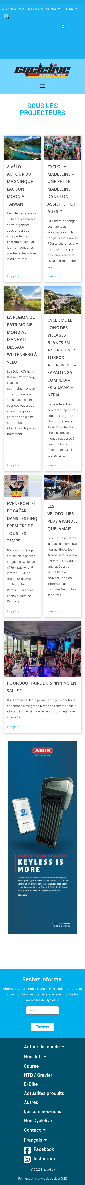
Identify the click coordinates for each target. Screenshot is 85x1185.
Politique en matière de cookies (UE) (42, 1178)
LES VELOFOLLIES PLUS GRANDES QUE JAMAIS (62, 517)
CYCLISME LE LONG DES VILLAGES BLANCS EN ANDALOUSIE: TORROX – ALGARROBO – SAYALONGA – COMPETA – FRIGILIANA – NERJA (61, 357)
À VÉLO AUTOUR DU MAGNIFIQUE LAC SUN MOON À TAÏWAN (20, 185)
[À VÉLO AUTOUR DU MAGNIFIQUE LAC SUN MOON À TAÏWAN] (22, 148)
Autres (31, 1102)
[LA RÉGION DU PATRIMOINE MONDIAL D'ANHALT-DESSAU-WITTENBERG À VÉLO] (22, 298)
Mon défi (33, 1056)
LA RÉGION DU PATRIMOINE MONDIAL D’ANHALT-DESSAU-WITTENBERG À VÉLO (22, 339)
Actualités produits (44, 1093)
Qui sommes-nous (12, 8)
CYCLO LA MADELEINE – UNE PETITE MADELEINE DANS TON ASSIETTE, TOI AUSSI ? (61, 189)
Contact (51, 8)
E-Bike (31, 1084)
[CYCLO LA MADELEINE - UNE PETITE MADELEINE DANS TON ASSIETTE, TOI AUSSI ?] (62, 148)
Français (68, 8)
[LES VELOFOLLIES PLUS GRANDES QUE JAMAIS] (62, 487)
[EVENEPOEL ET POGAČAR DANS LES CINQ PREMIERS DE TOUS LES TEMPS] (22, 486)
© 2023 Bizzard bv (42, 1169)
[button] (6, 17)
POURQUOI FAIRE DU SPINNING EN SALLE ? (41, 686)
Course (31, 1066)
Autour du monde (42, 1046)
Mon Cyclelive (35, 8)
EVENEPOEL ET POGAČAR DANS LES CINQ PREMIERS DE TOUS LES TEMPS (22, 522)
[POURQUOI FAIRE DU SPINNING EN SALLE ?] (42, 649)
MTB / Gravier (38, 1075)
